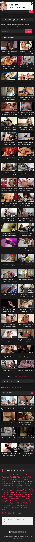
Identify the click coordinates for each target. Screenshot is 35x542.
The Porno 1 (7, 505)
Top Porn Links (18, 513)
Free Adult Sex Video (18, 488)
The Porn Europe (18, 505)
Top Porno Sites (21, 496)
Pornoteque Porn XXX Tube (11, 477)
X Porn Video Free (20, 490)
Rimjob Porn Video (8, 485)
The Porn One (27, 503)
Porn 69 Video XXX (21, 481)
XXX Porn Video (16, 492)
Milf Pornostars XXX (16, 498)
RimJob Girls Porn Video (14, 479)
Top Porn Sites (6, 513)
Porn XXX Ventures (8, 496)
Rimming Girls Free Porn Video (21, 494)
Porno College (26, 475)
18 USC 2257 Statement (12, 520)
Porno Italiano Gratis (24, 483)
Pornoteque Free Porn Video (11, 475)
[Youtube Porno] (17, 532)
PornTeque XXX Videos (14, 503)
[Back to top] (29, 536)
